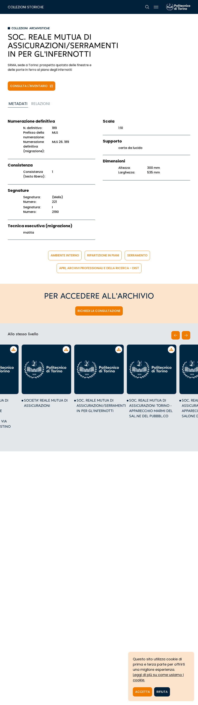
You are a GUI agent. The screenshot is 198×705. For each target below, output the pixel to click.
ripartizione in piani (103, 255)
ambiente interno (65, 255)
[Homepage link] (178, 6)
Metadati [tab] (18, 103)
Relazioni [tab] (40, 103)
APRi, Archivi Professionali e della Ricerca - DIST (99, 268)
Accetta (142, 692)
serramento (137, 255)
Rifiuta (162, 692)
